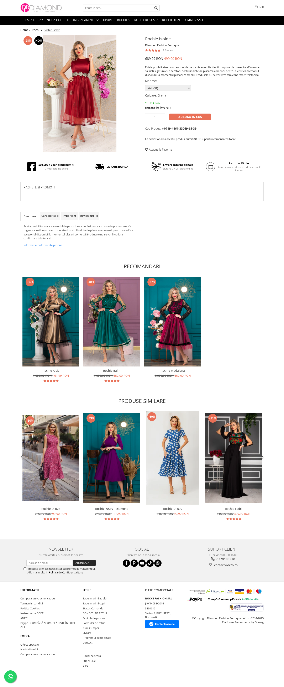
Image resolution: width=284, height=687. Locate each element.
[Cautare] (156, 8)
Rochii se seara (92, 656)
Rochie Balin (111, 371)
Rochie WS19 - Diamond (111, 509)
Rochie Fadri (233, 509)
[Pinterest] (134, 563)
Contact (88, 642)
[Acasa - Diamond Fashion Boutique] (41, 8)
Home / (25, 30)
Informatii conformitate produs (42, 245)
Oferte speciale (29, 644)
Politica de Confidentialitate (66, 572)
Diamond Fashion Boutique (162, 45)
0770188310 (225, 559)
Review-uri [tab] (89, 216)
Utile (87, 590)
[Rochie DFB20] (172, 458)
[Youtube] (142, 563)
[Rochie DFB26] (50, 458)
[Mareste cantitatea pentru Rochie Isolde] (162, 117)
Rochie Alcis (51, 371)
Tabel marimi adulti (94, 598)
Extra (25, 636)
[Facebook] (126, 563)
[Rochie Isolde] (79, 93)
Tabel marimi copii (94, 603)
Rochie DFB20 (172, 509)
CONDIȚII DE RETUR (95, 613)
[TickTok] (150, 563)
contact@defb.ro (225, 565)
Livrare (87, 633)
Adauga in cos (190, 117)
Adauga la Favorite (160, 149)
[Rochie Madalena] (172, 322)
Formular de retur (94, 623)
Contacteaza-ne (165, 624)
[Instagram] (158, 563)
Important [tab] (69, 216)
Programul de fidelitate (97, 638)
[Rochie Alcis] (50, 322)
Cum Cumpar (91, 628)
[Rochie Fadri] (233, 458)
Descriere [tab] (29, 216)
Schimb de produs (94, 618)
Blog (85, 665)
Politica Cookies (30, 608)
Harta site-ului (29, 649)
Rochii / (37, 30)
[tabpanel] (79, 93)
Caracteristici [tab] (50, 216)
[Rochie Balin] (111, 322)
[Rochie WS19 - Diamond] (111, 458)
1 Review (168, 50)
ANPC (23, 618)
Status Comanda (93, 608)
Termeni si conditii (31, 603)
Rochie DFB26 (50, 509)
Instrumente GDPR (32, 613)
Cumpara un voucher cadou (37, 598)
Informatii (29, 590)
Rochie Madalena (173, 371)
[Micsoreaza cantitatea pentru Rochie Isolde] (148, 117)
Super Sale (89, 661)
